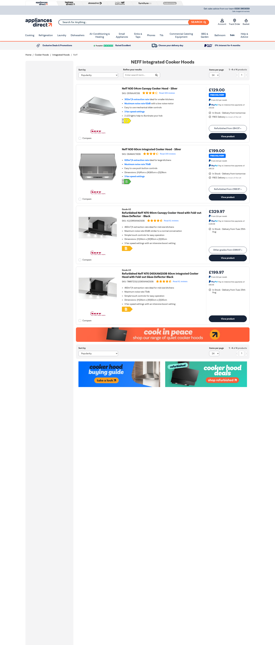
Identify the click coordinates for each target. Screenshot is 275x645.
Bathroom (220, 35)
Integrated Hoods (61, 54)
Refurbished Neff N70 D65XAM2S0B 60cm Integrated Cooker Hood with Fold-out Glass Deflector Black (160, 275)
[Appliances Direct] (41, 3)
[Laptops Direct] (69, 3)
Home (28, 54)
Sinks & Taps (138, 35)
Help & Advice (244, 35)
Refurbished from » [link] (227, 128)
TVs (161, 35)
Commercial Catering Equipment (181, 35)
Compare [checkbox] (86, 138)
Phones (151, 35)
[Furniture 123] (144, 3)
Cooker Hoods (42, 54)
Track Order (234, 24)
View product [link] (228, 136)
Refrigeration (46, 35)
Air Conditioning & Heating (100, 35)
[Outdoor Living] (169, 3)
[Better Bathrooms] (119, 3)
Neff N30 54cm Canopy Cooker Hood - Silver (149, 88)
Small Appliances (122, 35)
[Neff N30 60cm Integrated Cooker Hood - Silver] (98, 185)
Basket (246, 24)
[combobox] (134, 22)
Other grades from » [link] (227, 250)
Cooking (29, 35)
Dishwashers (77, 35)
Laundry (61, 35)
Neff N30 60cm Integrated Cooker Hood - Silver (151, 149)
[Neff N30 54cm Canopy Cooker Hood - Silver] (98, 124)
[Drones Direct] (94, 3)
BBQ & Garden (205, 35)
